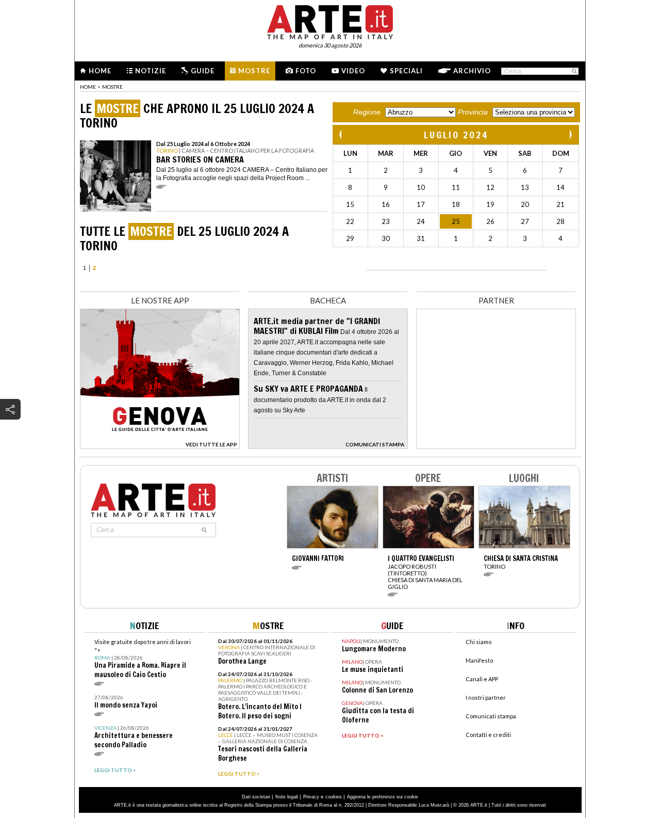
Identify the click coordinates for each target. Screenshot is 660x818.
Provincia (473, 112)
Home (100, 71)
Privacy (311, 796)
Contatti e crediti (488, 734)
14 (560, 187)
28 (560, 221)
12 (490, 187)
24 (421, 221)
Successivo (570, 134)
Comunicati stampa (491, 716)
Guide (202, 71)
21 (560, 204)
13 (525, 187)
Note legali (286, 796)
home (88, 87)
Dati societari (256, 796)
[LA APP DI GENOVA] (159, 446)
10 (421, 187)
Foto (305, 71)
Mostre (254, 71)
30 (386, 238)
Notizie (150, 71)
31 (421, 238)
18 (456, 204)
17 (421, 204)
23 (386, 221)
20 (525, 204)
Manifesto (479, 660)
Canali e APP (482, 679)
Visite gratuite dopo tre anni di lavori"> (142, 658)
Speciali (406, 71)
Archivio (472, 71)
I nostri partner (486, 697)
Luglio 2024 (456, 134)
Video (353, 71)
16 (386, 204)
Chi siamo (478, 641)
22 (350, 221)
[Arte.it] (330, 20)
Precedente (341, 134)
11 (456, 187)
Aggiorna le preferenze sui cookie (382, 796)
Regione (367, 112)
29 (350, 238)
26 (490, 221)
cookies (333, 796)
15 (350, 204)
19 (490, 204)
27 (525, 221)
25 (456, 221)
